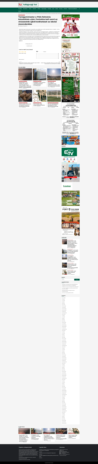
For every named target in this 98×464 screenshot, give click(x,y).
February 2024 (64, 338)
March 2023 (63, 353)
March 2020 (63, 402)
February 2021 (64, 387)
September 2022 (64, 361)
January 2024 (64, 340)
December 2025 (64, 308)
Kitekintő (65, 8)
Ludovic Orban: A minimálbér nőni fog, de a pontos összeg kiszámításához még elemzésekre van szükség (50, 63)
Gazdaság (49, 8)
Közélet (30, 8)
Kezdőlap (20, 8)
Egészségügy (44, 8)
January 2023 (64, 356)
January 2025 (64, 323)
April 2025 (63, 319)
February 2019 (64, 420)
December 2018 (64, 423)
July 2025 (63, 315)
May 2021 (63, 383)
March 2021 (63, 386)
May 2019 (63, 416)
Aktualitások (25, 8)
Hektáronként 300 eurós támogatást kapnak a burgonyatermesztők (25, 105)
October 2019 (64, 409)
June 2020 (63, 398)
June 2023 (63, 349)
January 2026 (64, 307)
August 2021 (63, 379)
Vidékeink (34, 8)
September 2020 (64, 394)
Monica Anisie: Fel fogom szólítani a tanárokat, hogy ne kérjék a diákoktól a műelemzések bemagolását (29, 63)
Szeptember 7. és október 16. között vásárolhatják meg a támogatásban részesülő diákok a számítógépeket (25, 85)
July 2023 (63, 348)
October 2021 (64, 376)
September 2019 (64, 410)
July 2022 (63, 364)
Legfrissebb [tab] (64, 237)
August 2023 (63, 346)
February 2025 (64, 322)
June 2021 (63, 382)
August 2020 (63, 395)
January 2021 (64, 389)
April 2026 (63, 303)
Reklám (19, 11)
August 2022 (63, 363)
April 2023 (63, 352)
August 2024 (63, 330)
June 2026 (63, 300)
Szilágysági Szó (28, 43)
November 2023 (64, 342)
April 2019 (63, 417)
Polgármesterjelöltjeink (72, 8)
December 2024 (64, 325)
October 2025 (64, 311)
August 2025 (63, 314)
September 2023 (64, 345)
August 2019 (63, 412)
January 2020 (64, 405)
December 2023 (64, 341)
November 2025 (64, 310)
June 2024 (63, 333)
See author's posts (29, 45)
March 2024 (63, 337)
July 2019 (63, 413)
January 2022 (64, 372)
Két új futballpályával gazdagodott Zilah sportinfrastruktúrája (53, 105)
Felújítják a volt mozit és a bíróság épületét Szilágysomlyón (39, 83)
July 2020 (63, 397)
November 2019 (64, 408)
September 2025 (64, 312)
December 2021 (64, 374)
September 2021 (64, 378)
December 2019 (64, 406)
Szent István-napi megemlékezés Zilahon (71, 272)
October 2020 (64, 393)
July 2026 (63, 299)
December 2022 (64, 357)
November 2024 (64, 326)
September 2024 (64, 329)
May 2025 (63, 318)
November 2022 (64, 359)
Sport (53, 8)
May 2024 (63, 334)
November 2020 (64, 391)
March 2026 (63, 304)
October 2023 (64, 344)
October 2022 (64, 360)
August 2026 (63, 297)
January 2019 (64, 421)
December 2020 (64, 390)
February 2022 (64, 371)
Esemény (61, 8)
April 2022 (63, 368)
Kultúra (56, 8)
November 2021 (64, 375)
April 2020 (63, 401)
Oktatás (38, 8)
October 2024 (64, 327)
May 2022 (63, 367)
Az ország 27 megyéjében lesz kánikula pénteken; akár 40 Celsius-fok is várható (72, 258)
